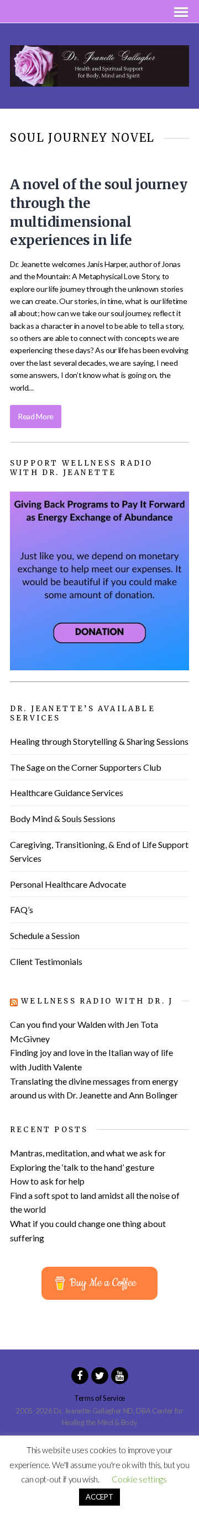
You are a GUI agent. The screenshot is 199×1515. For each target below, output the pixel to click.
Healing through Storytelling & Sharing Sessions (99, 741)
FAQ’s (21, 909)
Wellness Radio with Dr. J (97, 1001)
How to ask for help (47, 1181)
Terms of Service (99, 1398)
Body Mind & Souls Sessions (63, 818)
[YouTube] (119, 1375)
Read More (36, 416)
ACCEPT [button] (99, 1496)
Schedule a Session (45, 935)
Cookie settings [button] (139, 1479)
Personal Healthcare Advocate (68, 884)
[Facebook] (80, 1375)
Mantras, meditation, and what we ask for (88, 1153)
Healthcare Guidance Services (66, 792)
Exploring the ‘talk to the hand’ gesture (82, 1167)
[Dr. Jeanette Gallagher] (99, 80)
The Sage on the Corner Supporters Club (85, 767)
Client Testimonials (46, 961)
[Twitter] (99, 1375)
